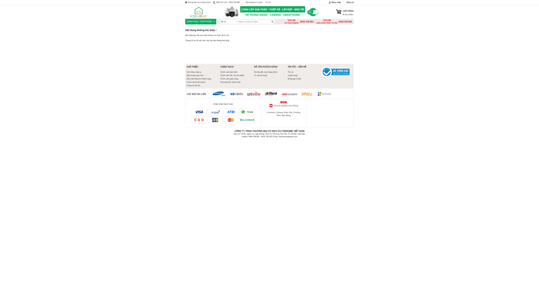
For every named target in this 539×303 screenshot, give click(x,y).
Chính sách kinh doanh (196, 82)
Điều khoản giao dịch (195, 75)
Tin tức (268, 2)
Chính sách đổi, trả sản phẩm (232, 75)
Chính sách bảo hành (229, 72)
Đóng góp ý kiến (294, 79)
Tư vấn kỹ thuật (260, 75)
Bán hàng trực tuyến (254, 2)
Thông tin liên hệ (193, 85)
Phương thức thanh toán (230, 82)
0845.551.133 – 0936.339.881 (228, 2)
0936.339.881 (345, 22)
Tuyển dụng (292, 75)
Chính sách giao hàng (229, 79)
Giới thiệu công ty (194, 72)
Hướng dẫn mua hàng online (199, 2)
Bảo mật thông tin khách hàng (199, 79)
